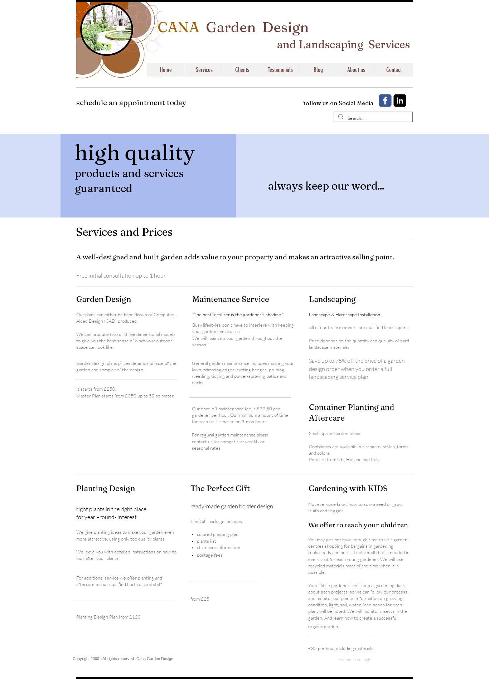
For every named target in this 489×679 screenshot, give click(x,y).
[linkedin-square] (399, 100)
